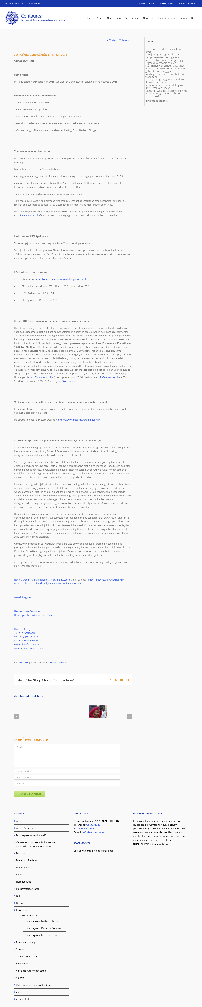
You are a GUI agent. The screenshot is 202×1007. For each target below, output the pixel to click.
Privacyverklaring (25, 942)
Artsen (19, 820)
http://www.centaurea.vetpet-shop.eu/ (79, 419)
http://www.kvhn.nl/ (41, 377)
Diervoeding (22, 867)
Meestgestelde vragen (28, 888)
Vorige (112, 40)
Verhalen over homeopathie (31, 970)
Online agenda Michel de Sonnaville (44, 928)
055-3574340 (92, 824)
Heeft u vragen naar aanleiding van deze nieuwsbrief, (43, 579)
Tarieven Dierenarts (26, 956)
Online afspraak (29, 915)
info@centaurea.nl (34, 3)
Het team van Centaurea (27, 611)
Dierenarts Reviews (26, 860)
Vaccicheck (22, 963)
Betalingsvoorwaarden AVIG (31, 835)
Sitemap (20, 949)
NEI (18, 895)
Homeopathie (23, 881)
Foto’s (19, 874)
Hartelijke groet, (23, 597)
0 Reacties (63, 662)
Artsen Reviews (24, 828)
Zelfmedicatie (23, 999)
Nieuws (52, 662)
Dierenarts (21, 853)
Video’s (20, 977)
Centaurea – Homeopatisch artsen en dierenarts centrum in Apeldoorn (36, 844)
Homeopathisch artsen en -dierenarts (34, 615)
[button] (192, 17)
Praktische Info (24, 910)
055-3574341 (86, 828)
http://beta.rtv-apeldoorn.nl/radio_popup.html (60, 279)
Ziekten (20, 992)
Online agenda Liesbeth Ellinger (42, 920)
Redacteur (23, 662)
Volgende (124, 40)
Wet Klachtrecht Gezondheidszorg (34, 984)
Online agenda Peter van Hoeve (42, 935)
